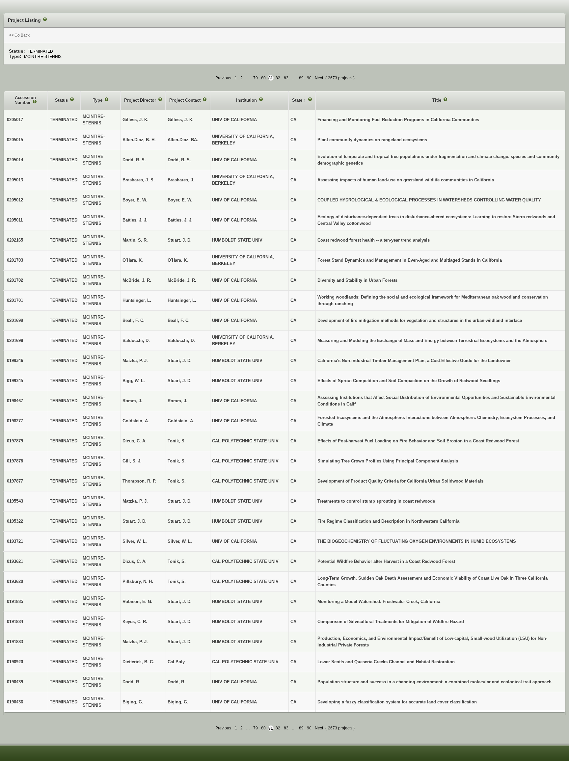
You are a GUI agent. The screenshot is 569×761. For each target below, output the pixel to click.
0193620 (15, 581)
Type (98, 100)
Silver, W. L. (180, 541)
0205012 (15, 199)
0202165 (15, 240)
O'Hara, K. (178, 260)
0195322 (15, 521)
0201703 (15, 260)
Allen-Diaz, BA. (183, 139)
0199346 (15, 360)
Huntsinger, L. (182, 300)
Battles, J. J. (180, 220)
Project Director (140, 100)
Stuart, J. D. (180, 240)
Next (319, 78)
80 (263, 78)
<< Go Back (19, 35)
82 (278, 78)
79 (255, 78)
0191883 (15, 641)
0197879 (15, 440)
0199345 (15, 380)
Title (437, 100)
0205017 (15, 119)
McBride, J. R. (182, 280)
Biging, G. (178, 701)
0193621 (15, 561)
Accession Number (25, 100)
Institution (247, 100)
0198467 (15, 400)
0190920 (15, 661)
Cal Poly (176, 661)
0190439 (15, 681)
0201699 (15, 320)
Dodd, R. (176, 681)
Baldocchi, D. (181, 340)
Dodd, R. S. (179, 159)
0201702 (15, 280)
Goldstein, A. (181, 420)
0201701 (15, 300)
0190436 (15, 701)
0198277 (15, 420)
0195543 (15, 501)
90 (309, 78)
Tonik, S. (177, 440)
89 (301, 78)
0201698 (15, 340)
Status (62, 100)
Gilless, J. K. (181, 119)
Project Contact (185, 100)
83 (286, 78)
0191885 (15, 601)
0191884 (15, 621)
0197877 (15, 481)
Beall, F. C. (179, 320)
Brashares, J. (181, 179)
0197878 (15, 461)
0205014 (15, 159)
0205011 (15, 220)
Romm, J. (177, 400)
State (298, 100)
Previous (223, 78)
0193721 (15, 541)
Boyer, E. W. (180, 199)
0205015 (15, 139)
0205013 (15, 179)
